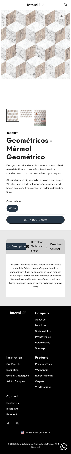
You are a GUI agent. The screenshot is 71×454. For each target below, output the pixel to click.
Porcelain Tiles (43, 364)
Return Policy (42, 342)
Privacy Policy (43, 336)
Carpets (39, 381)
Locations (40, 325)
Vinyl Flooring (43, 387)
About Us (40, 319)
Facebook (11, 414)
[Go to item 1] (12, 115)
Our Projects (13, 364)
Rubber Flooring (44, 375)
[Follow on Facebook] (8, 423)
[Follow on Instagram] (17, 423)
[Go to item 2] (26, 113)
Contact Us (12, 403)
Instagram (12, 408)
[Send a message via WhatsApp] (63, 446)
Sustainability (43, 331)
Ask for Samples (15, 381)
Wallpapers (41, 369)
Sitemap (40, 348)
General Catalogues (17, 375)
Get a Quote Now (35, 219)
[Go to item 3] (40, 117)
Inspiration (12, 369)
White (12, 208)
